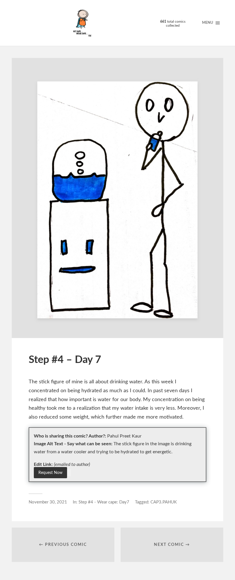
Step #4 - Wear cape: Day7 (104, 502)
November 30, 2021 (48, 502)
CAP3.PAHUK (163, 502)
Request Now (50, 472)
